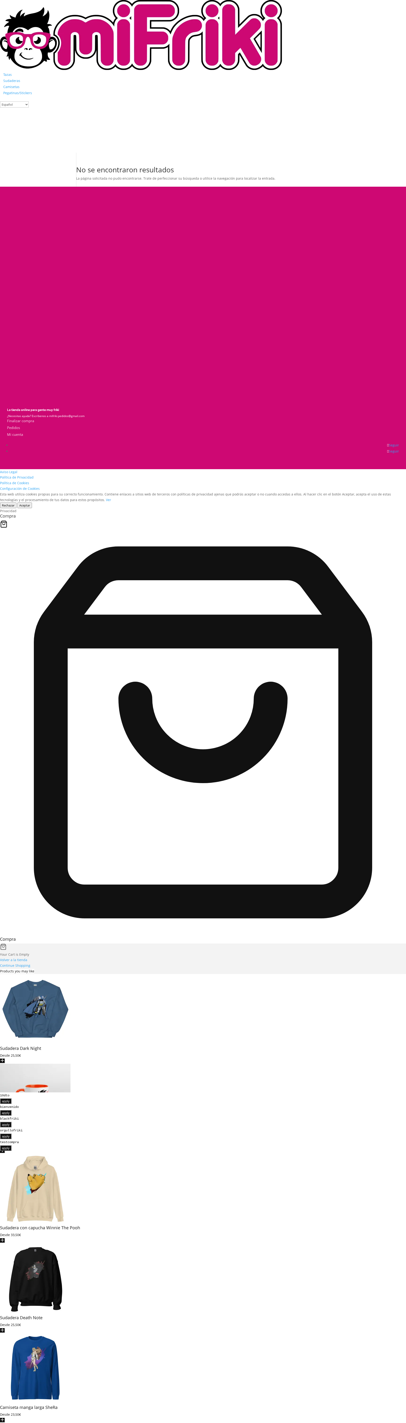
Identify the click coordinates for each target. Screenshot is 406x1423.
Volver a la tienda (13, 960)
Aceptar (24, 505)
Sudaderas (11, 80)
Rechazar (8, 505)
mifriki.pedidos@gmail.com (67, 416)
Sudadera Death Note (21, 1317)
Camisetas (11, 87)
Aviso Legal (8, 472)
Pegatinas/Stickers (17, 93)
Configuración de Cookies (20, 488)
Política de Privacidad (17, 477)
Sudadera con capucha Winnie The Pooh (40, 1227)
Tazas (7, 74)
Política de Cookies (14, 483)
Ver (108, 500)
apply (6, 1101)
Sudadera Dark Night (20, 1048)
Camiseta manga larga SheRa (29, 1407)
